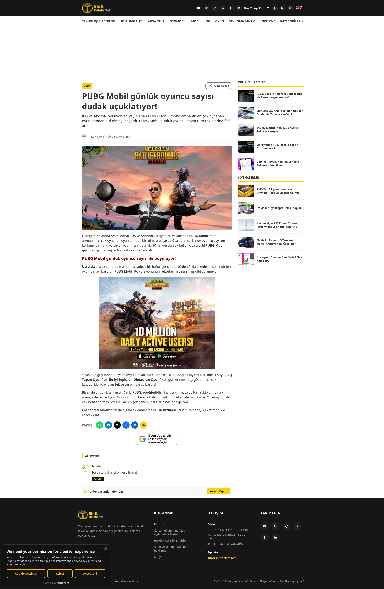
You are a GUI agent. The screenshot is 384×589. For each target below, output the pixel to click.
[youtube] (199, 8)
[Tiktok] (287, 526)
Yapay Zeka (156, 21)
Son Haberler (131, 21)
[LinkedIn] (276, 537)
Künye (158, 557)
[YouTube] (265, 526)
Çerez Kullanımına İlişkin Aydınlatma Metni (170, 532)
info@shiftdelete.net (221, 558)
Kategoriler (290, 21)
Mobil (196, 21)
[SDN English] (299, 8)
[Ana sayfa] (96, 8)
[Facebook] (265, 537)
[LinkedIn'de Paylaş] (134, 425)
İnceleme (267, 21)
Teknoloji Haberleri (98, 21)
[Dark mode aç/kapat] (283, 8)
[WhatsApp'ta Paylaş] (99, 425)
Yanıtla (98, 479)
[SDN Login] (275, 8)
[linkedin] (239, 8)
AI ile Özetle (221, 85)
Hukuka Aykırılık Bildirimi (170, 540)
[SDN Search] (291, 8)
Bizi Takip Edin (255, 8)
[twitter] (223, 8)
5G (208, 21)
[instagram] (207, 8)
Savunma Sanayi (242, 21)
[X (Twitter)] (298, 526)
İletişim (159, 524)
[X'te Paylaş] (117, 425)
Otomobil (178, 21)
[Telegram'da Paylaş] (108, 425)
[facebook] (231, 8)
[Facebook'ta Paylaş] (126, 425)
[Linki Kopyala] (143, 425)
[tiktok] (215, 8)
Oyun (219, 21)
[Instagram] (276, 526)
